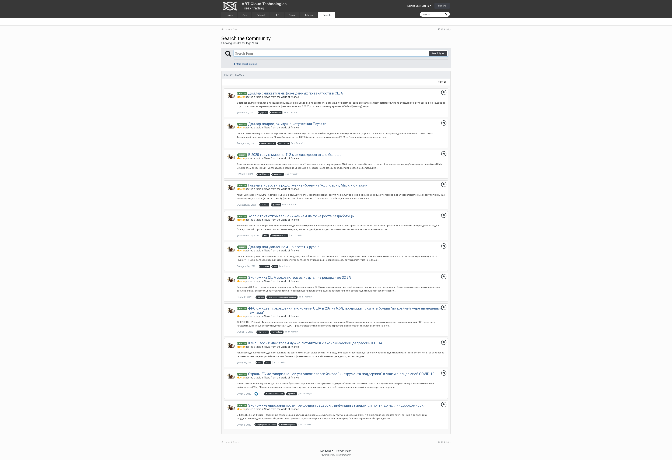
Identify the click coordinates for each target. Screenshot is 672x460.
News (292, 15)
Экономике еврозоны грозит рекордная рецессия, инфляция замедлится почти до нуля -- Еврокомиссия (336, 405)
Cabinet (261, 15)
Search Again (438, 53)
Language (326, 450)
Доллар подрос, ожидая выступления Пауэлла (287, 124)
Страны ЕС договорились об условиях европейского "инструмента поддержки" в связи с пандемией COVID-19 (341, 374)
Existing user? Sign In (418, 6)
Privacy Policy (344, 450)
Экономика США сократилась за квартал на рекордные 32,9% (299, 277)
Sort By (442, 82)
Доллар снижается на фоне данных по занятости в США (295, 93)
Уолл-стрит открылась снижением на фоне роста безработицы (301, 216)
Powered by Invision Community (336, 455)
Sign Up (442, 5)
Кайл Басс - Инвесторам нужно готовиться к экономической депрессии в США (315, 343)
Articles (309, 15)
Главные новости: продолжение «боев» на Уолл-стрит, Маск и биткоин (307, 185)
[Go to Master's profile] (231, 95)
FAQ (277, 15)
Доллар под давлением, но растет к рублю (284, 247)
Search (327, 15)
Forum (229, 15)
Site (245, 15)
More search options (246, 64)
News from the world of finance (281, 97)
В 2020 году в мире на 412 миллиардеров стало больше (294, 155)
